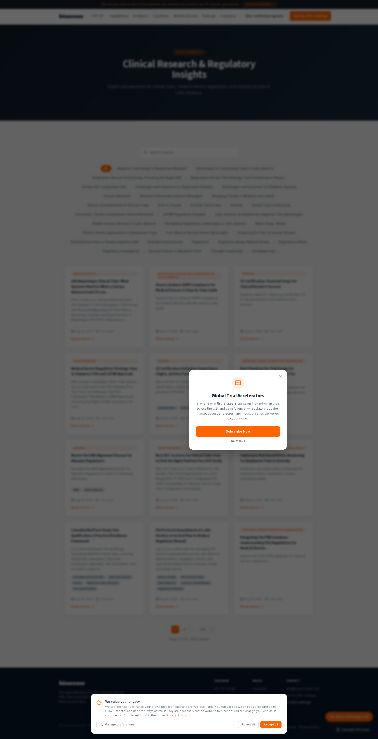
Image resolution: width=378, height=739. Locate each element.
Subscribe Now (238, 431)
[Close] (280, 376)
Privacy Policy (176, 715)
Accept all (271, 724)
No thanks (238, 441)
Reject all (248, 724)
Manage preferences (120, 724)
